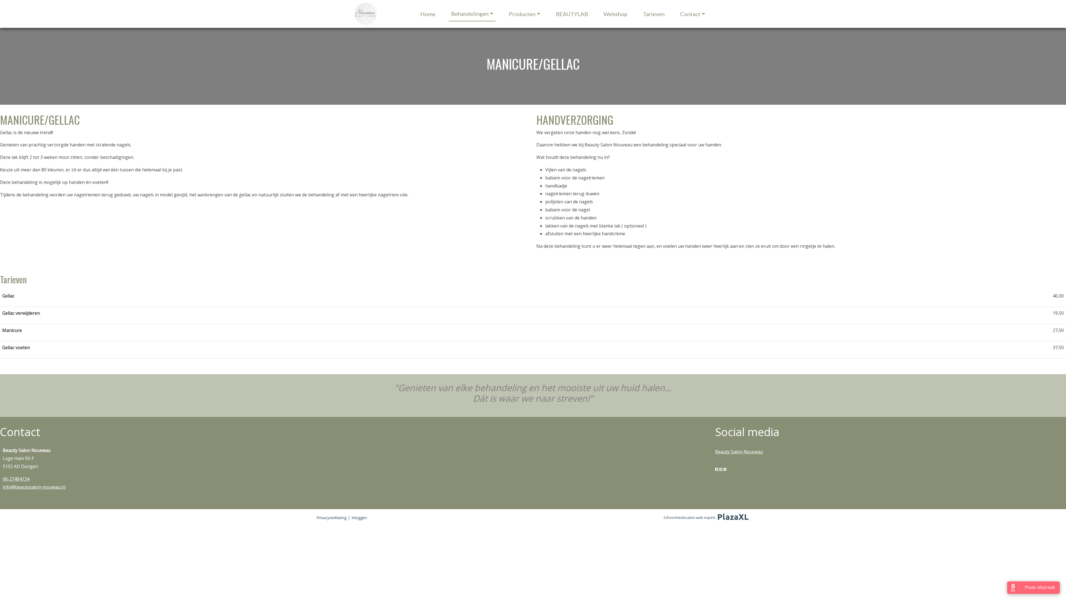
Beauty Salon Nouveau (739, 452)
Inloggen (359, 517)
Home (428, 14)
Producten (522, 14)
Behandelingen (470, 13)
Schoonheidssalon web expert (689, 517)
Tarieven (654, 14)
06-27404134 (16, 479)
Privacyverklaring (331, 517)
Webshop (615, 14)
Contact (690, 14)
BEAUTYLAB (572, 14)
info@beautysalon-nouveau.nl (34, 487)
